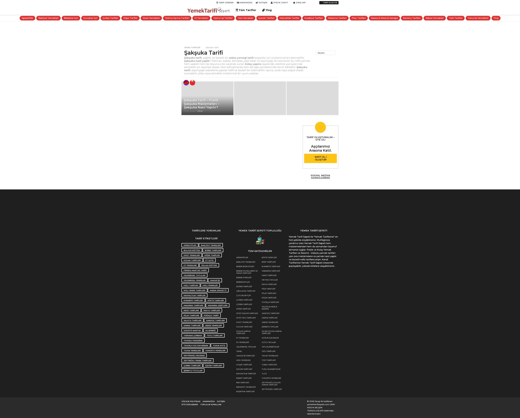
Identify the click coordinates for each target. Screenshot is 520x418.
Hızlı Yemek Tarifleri (194, 290)
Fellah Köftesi (209, 265)
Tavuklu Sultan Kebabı (196, 345)
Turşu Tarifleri (269, 365)
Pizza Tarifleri (269, 298)
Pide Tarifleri (268, 289)
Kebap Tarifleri (244, 378)
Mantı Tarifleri (269, 275)
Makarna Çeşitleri (217, 305)
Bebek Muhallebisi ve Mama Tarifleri (247, 272)
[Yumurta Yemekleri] (192, 82)
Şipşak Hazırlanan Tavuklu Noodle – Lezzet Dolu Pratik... (384, 220)
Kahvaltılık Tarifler (289, 18)
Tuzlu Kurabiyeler (271, 369)
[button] (308, 2)
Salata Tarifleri (192, 320)
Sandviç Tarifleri (411, 18)
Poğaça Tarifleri (270, 302)
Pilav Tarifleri (359, 18)
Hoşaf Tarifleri (244, 365)
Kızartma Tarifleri (245, 391)
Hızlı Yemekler (245, 18)
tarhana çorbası (193, 335)
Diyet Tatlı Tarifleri (246, 318)
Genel (239, 351)
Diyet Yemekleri (151, 18)
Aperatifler (27, 18)
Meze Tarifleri (191, 310)
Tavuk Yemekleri (192, 350)
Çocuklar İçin (90, 18)
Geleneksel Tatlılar (246, 347)
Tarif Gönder (226, 3)
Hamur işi (215, 280)
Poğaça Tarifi (211, 315)
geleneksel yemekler (194, 280)
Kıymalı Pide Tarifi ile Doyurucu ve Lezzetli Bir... (222, 219)
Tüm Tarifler (247, 10)
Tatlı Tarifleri (456, 18)
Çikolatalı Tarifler (245, 291)
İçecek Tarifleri (266, 18)
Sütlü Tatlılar (269, 342)
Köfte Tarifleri (216, 300)
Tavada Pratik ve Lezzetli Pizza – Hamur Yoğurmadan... (411, 220)
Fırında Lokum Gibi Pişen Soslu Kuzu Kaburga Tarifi (357, 220)
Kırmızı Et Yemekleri (246, 387)
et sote (209, 260)
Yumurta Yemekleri (478, 18)
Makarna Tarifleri (337, 18)
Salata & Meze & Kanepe (384, 18)
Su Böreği (210, 330)
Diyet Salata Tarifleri (247, 313)
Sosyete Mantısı (192, 330)
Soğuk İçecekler (270, 338)
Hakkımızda (246, 3)
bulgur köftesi (192, 250)
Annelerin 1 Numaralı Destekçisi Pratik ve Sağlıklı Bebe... (439, 220)
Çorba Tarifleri (110, 18)
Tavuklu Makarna (193, 340)
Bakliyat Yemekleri (48, 18)
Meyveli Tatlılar (270, 280)
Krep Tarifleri (269, 262)
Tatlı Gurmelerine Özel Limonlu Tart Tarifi (493, 219)
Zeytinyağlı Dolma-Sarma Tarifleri (271, 383)
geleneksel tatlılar (194, 275)
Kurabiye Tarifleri (313, 18)
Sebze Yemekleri (435, 18)
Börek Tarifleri (213, 250)
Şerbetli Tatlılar (193, 370)
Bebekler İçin (71, 18)
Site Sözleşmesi (189, 404)
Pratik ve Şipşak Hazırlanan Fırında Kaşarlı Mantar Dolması (303, 220)
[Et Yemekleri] (186, 82)
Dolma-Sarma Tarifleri (177, 18)
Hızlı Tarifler (191, 285)
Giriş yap (301, 3)
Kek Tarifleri (242, 382)
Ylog (269, 10)
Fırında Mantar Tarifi (195, 270)
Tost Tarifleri (269, 360)
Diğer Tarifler (130, 18)
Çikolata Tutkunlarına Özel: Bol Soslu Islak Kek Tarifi (276, 220)
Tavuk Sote (219, 345)
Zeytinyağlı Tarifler (272, 389)
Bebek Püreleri (243, 277)
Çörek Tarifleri (244, 304)
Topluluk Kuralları (210, 404)
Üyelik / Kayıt (280, 3)
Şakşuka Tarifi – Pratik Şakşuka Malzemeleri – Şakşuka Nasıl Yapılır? (201, 103)
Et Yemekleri (201, 18)
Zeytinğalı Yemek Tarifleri (197, 360)
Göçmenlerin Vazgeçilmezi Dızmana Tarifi (466, 220)
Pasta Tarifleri (212, 310)
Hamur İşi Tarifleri (223, 18)
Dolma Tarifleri (192, 260)
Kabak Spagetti (218, 290)
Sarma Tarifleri (192, 325)
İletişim (263, 3)
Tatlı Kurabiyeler (270, 347)
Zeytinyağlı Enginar (194, 355)
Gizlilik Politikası (190, 401)
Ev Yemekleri (242, 342)
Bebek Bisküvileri (245, 266)
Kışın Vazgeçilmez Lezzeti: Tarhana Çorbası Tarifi (249, 220)
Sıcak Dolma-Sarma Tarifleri (272, 332)
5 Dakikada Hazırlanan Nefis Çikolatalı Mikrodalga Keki (330, 220)
